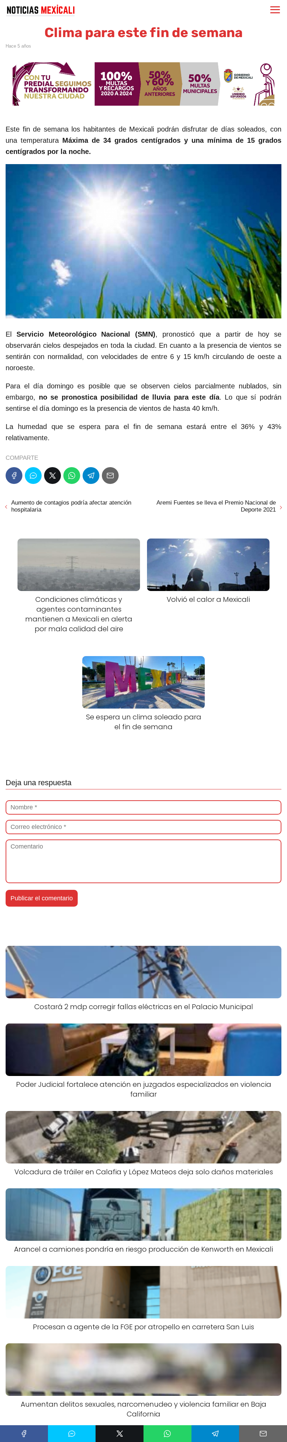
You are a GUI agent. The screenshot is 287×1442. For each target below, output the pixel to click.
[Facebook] (14, 475)
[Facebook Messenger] (33, 475)
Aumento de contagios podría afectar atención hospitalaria (71, 506)
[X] (52, 475)
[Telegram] (91, 475)
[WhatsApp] (71, 475)
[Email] (110, 475)
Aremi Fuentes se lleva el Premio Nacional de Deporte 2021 (216, 506)
